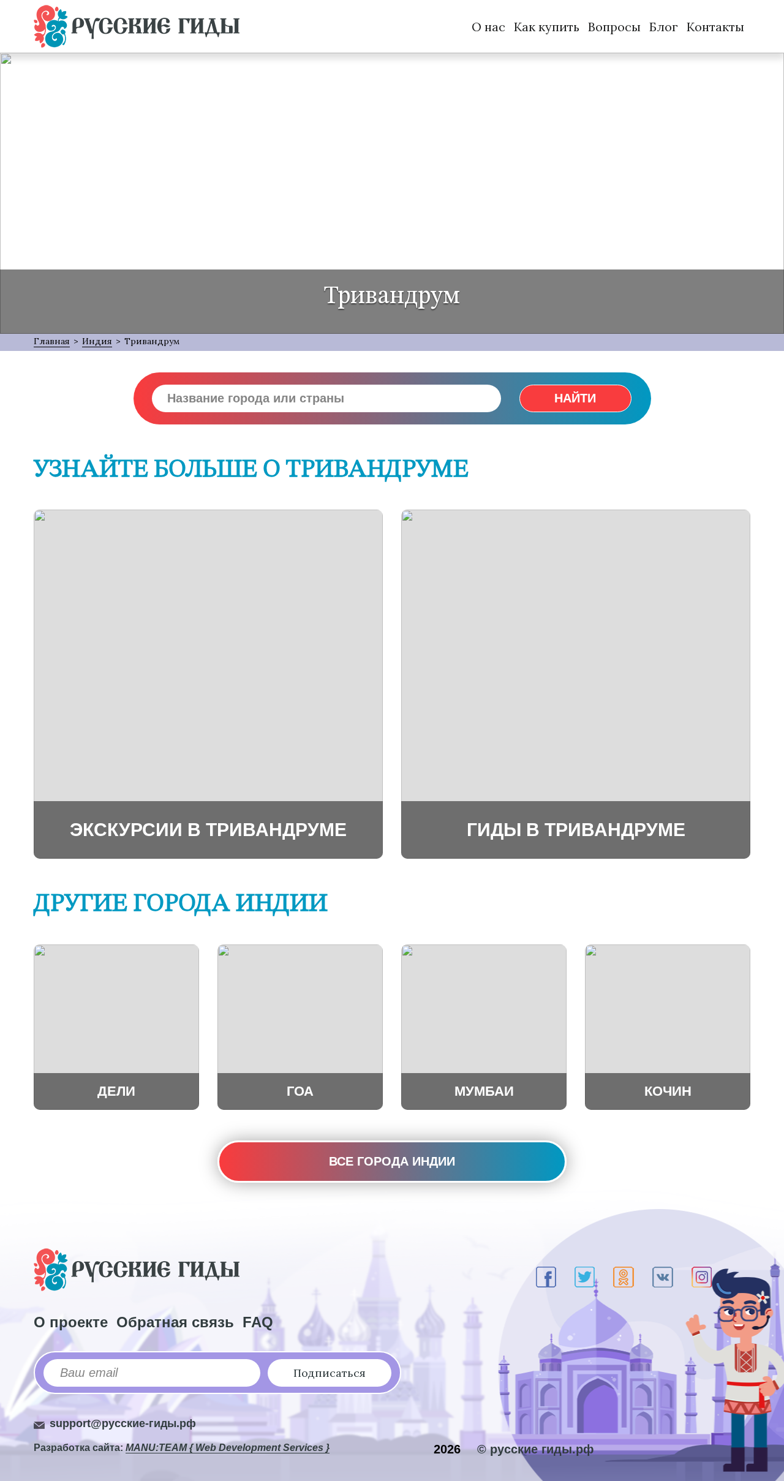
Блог (663, 26)
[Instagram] (702, 1277)
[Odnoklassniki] (623, 1277)
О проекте (71, 1322)
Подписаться (329, 1373)
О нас (488, 26)
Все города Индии (392, 1161)
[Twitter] (585, 1277)
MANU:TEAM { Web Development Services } (228, 1447)
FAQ (258, 1322)
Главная (52, 341)
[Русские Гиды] (136, 26)
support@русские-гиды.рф (123, 1423)
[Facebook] (546, 1277)
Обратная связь (175, 1322)
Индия (97, 341)
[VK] (662, 1277)
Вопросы (614, 26)
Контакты (715, 26)
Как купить (546, 26)
